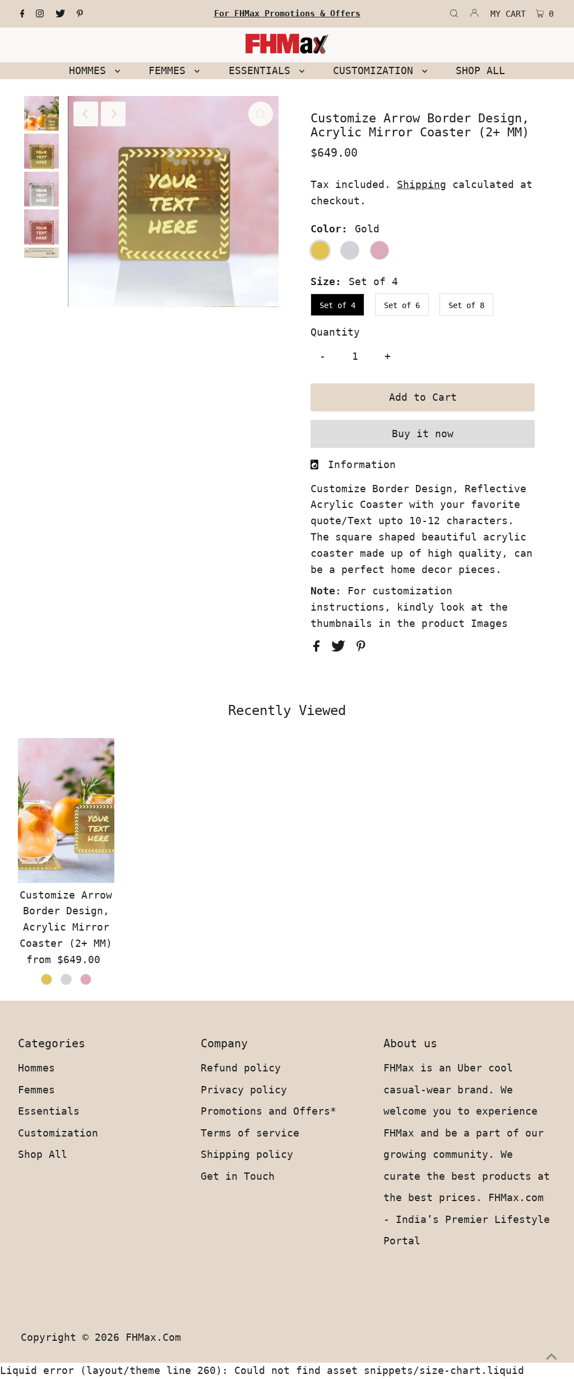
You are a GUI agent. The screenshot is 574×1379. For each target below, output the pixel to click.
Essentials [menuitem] (263, 70)
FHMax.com (153, 1337)
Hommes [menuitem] (90, 70)
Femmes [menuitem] (170, 70)
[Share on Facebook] (319, 648)
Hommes (36, 1068)
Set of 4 (337, 305)
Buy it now (422, 433)
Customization (58, 1133)
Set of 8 (466, 305)
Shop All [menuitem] (480, 70)
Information (362, 464)
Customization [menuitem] (376, 70)
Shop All (42, 1154)
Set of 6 (402, 305)
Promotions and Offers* (268, 1111)
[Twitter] (60, 14)
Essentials (49, 1111)
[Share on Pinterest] (361, 648)
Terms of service (250, 1133)
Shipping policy (247, 1154)
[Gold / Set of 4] (46, 979)
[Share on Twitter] (341, 648)
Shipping (421, 184)
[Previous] (85, 114)
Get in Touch (238, 1176)
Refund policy (241, 1068)
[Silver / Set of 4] (66, 979)
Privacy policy (244, 1090)
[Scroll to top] (551, 1356)
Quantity (335, 332)
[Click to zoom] (260, 114)
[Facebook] (22, 14)
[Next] (113, 114)
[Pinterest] (80, 14)
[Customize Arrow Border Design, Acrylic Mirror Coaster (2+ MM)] (66, 810)
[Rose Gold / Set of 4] (85, 979)
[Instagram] (40, 14)
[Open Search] (454, 14)
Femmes (36, 1090)
